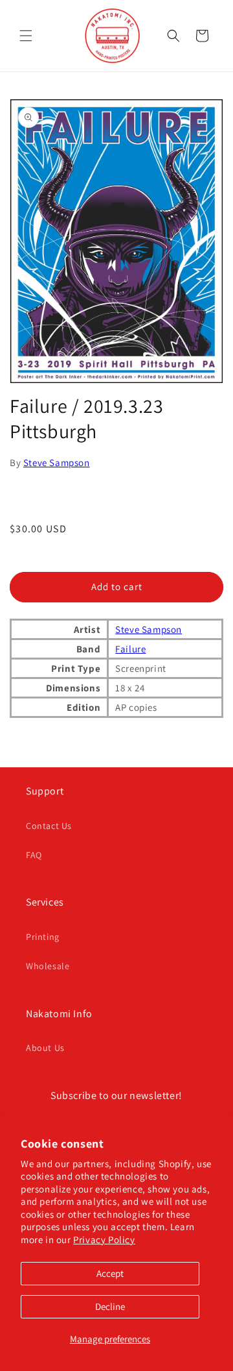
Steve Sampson (56, 462)
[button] (26, 35)
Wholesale (47, 966)
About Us (45, 1048)
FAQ (34, 855)
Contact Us (49, 826)
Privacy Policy (104, 1239)
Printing (43, 937)
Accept (110, 1273)
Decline (110, 1306)
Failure (130, 649)
